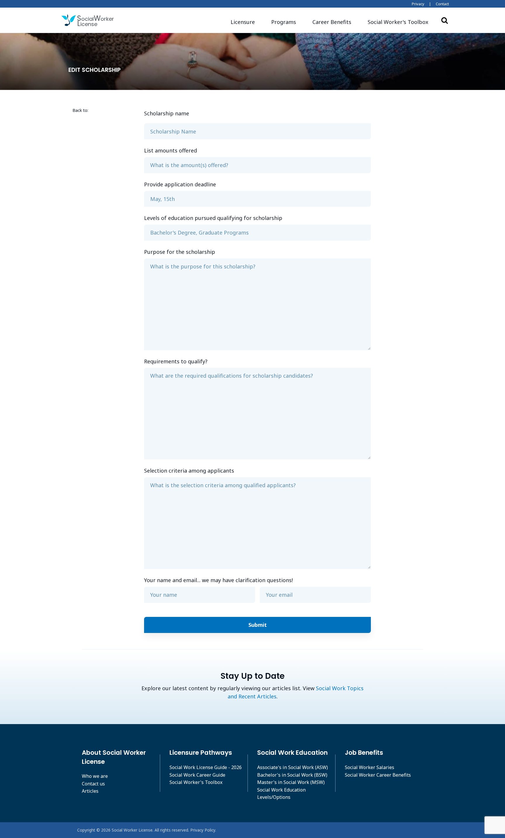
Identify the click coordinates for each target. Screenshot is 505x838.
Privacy (418, 3)
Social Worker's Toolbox (196, 782)
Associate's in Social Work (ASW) (292, 767)
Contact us (93, 783)
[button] (398, 22)
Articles (90, 791)
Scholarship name (166, 113)
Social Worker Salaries (369, 767)
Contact (442, 3)
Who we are (95, 776)
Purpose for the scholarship (179, 251)
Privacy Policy (202, 830)
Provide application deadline (180, 184)
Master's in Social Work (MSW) (291, 782)
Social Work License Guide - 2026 (206, 767)
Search (444, 20)
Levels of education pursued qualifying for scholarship (213, 217)
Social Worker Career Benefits (378, 775)
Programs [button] (283, 21)
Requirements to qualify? (175, 361)
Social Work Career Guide (197, 775)
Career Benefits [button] (331, 21)
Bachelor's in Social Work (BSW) (292, 775)
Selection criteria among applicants (189, 470)
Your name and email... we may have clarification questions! (218, 580)
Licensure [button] (243, 21)
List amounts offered (170, 150)
